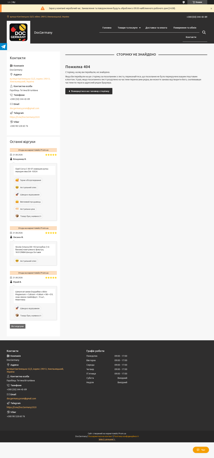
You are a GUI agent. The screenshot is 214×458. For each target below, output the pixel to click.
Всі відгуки (17, 326)
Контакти (191, 37)
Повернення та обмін (184, 27)
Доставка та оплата (156, 27)
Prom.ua (122, 433)
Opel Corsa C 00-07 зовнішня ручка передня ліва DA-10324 (31, 170)
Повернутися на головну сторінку (90, 91)
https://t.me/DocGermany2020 (25, 117)
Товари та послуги (128, 27)
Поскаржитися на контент (100, 436)
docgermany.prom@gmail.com (24, 108)
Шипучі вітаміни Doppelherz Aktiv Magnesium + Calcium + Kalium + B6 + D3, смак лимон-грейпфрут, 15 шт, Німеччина (34, 296)
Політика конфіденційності (126, 436)
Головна (106, 27)
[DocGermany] (18, 32)
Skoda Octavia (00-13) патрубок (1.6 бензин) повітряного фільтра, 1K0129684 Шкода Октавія (32, 249)
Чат (203, 450)
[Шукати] (203, 32)
